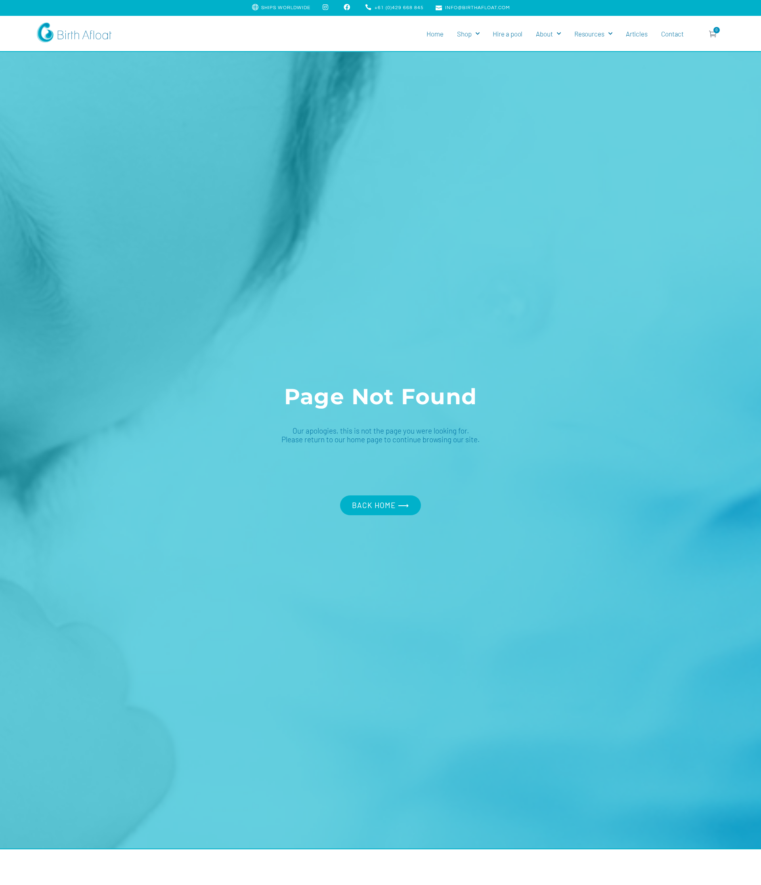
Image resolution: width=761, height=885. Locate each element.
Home (435, 34)
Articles (637, 34)
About (544, 34)
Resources (589, 34)
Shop (464, 34)
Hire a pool (507, 34)
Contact (672, 34)
